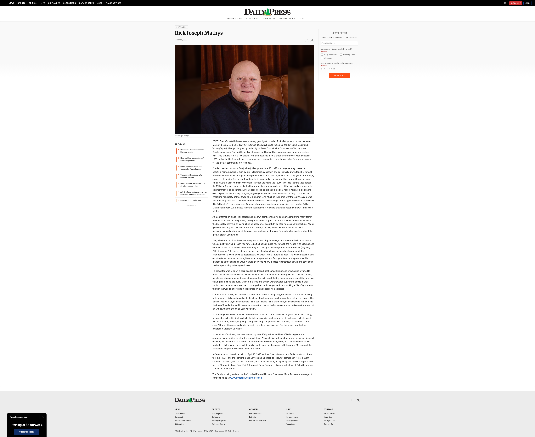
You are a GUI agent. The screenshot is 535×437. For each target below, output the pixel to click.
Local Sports (217, 413)
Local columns (255, 413)
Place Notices (113, 3)
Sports (21, 3)
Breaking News (349, 55)
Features (290, 413)
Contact (328, 409)
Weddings (290, 424)
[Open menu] (4, 3)
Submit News (269, 19)
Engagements (292, 420)
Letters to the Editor (257, 420)
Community (179, 417)
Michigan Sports (219, 420)
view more (191, 206)
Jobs (99, 3)
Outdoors (216, 417)
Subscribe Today (287, 19)
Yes (325, 69)
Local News (180, 413)
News (11, 3)
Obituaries (54, 3)
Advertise (328, 417)
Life (43, 3)
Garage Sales (86, 3)
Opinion (33, 3)
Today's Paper (252, 19)
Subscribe (516, 3)
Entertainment (292, 417)
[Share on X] (312, 40)
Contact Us (328, 424)
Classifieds (69, 3)
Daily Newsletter (330, 55)
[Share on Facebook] (307, 40)
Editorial (252, 417)
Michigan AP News (183, 420)
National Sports (218, 424)
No (334, 69)
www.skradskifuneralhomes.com (246, 377)
